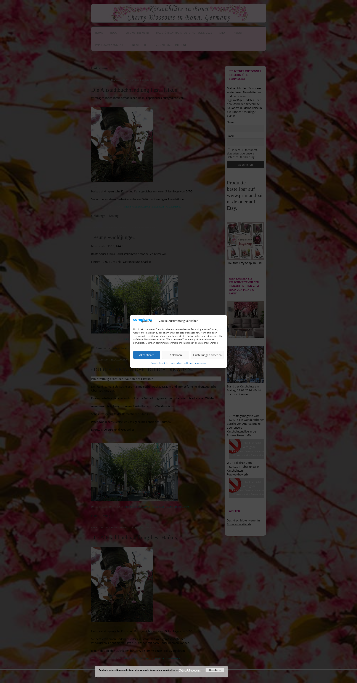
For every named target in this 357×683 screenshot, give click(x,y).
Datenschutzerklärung (181, 363)
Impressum (200, 363)
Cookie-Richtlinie (159, 363)
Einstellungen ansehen (207, 355)
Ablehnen (176, 355)
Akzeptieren (147, 355)
